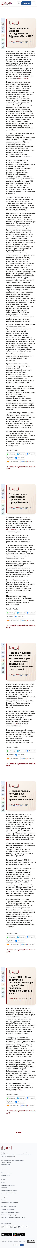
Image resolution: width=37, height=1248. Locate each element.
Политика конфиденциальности (10, 1212)
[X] (11, 1226)
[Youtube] (15, 1226)
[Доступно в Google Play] (19, 1234)
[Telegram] (18, 1226)
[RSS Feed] (26, 1226)
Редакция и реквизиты (8, 1185)
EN (15, 1245)
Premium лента (5, 1175)
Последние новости (7, 1173)
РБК (15, 724)
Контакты (4, 1187)
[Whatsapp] (3, 1226)
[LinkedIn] (22, 1226)
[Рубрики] (34, 3)
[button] (3, 20)
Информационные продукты (9, 1202)
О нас (3, 1182)
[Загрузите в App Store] (6, 1234)
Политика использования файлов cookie (13, 1217)
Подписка (4, 1200)
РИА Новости (23, 78)
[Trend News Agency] (6, 1148)
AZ (18, 1245)
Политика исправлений (8, 1193)
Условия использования (8, 1209)
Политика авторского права (9, 1215)
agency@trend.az (5, 1164)
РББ (7, 839)
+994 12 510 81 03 (6, 1162)
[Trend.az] (6, 3)
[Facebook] (7, 1226)
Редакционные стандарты (9, 1190)
